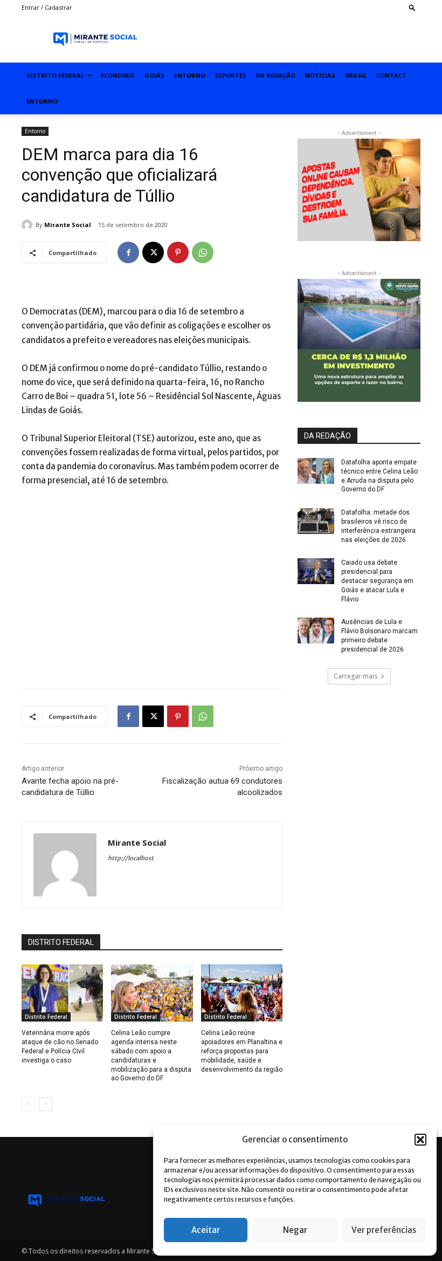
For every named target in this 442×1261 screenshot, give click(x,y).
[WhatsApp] (202, 252)
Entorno (189, 75)
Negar (295, 1230)
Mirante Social (67, 225)
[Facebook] (128, 252)
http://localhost (131, 858)
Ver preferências (383, 1230)
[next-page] (45, 1104)
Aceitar (205, 1230)
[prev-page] (28, 1104)
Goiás (154, 75)
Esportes (230, 75)
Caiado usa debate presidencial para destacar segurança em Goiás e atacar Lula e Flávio (377, 580)
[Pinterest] (178, 252)
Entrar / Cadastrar (47, 7)
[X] (153, 252)
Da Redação (275, 75)
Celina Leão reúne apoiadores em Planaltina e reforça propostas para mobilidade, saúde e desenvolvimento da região (241, 1051)
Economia (118, 75)
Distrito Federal (55, 75)
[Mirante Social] (29, 225)
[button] (420, 1139)
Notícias (320, 75)
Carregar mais (355, 676)
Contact (391, 75)
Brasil (356, 75)
